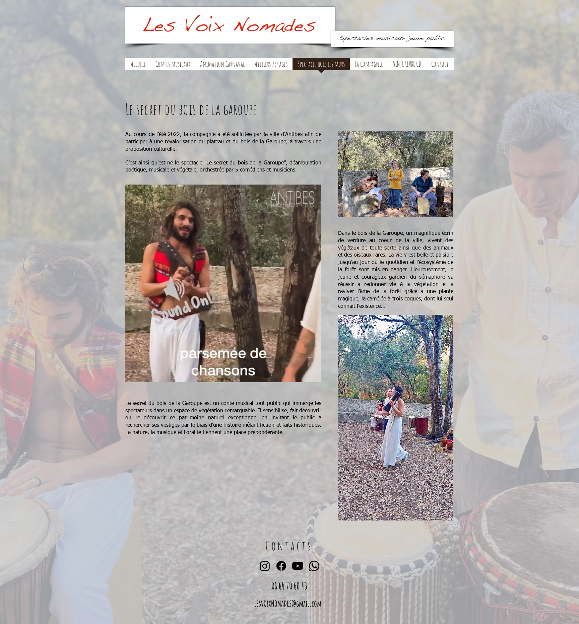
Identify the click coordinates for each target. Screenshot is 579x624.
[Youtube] (297, 565)
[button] (172, 66)
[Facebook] (281, 565)
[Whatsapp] (314, 565)
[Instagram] (264, 565)
